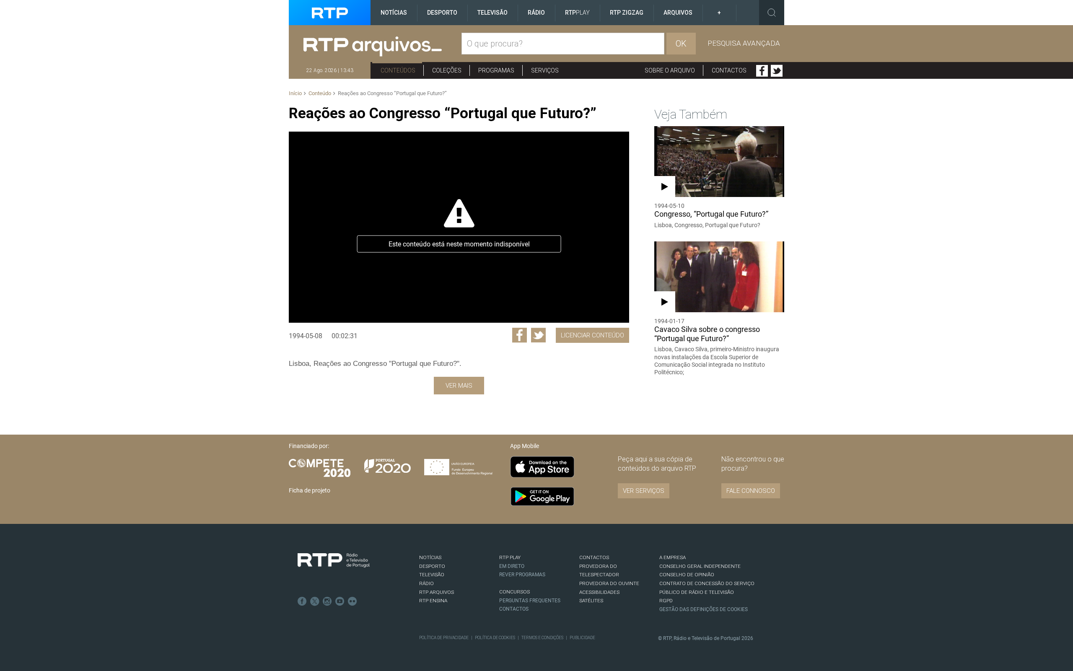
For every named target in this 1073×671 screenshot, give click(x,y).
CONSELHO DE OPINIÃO (686, 575)
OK (681, 44)
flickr (352, 601)
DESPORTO (432, 566)
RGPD (666, 601)
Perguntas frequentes (529, 601)
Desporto (442, 12)
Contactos (729, 70)
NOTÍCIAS (430, 557)
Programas (496, 70)
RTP (577, 12)
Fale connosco (750, 491)
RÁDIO (426, 583)
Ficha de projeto (309, 490)
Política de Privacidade (444, 637)
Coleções (446, 70)
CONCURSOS (514, 592)
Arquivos (677, 12)
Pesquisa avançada (744, 43)
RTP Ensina (433, 601)
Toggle (771, 12)
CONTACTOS (594, 557)
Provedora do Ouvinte (609, 583)
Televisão (492, 12)
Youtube (340, 601)
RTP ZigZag (626, 12)
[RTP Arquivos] (382, 46)
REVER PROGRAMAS (522, 575)
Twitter (777, 71)
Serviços (545, 70)
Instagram (327, 601)
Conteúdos (398, 70)
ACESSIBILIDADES (599, 592)
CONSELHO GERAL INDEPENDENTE (700, 566)
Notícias (394, 12)
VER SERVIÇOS (643, 491)
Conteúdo (319, 93)
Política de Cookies (495, 637)
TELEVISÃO (431, 575)
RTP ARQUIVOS (436, 592)
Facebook (762, 71)
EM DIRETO (511, 566)
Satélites (591, 601)
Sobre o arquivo (670, 70)
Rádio (536, 12)
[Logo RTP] (334, 560)
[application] (459, 227)
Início (295, 93)
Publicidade (582, 637)
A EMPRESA (672, 557)
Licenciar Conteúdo (592, 335)
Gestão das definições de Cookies (703, 609)
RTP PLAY (510, 557)
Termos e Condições (542, 637)
